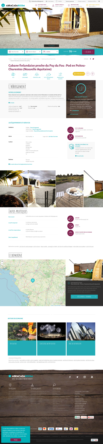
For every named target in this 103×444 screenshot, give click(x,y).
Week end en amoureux (58, 400)
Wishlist (60, 1)
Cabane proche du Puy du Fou (48, 59)
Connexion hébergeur (80, 408)
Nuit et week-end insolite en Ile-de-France (18, 400)
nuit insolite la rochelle (25, 360)
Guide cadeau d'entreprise (59, 408)
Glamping (55, 393)
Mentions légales (33, 436)
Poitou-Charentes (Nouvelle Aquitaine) (22, 59)
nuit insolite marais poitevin (79, 246)
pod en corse (23, 362)
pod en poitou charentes (79, 360)
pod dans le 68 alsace (68, 360)
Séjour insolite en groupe (80, 403)
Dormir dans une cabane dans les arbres (40, 391)
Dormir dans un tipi (35, 403)
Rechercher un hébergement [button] (37, 1)
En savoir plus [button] (22, 436)
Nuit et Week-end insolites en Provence (18, 396)
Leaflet (52, 305)
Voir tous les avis (74, 114)
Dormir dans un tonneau (36, 401)
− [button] (2, 264)
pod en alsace (36, 246)
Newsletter (77, 393)
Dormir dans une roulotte (36, 398)
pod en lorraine (89, 246)
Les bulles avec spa (57, 398)
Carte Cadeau (50, 1)
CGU (40, 436)
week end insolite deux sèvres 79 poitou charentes (50, 360)
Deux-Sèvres (36, 59)
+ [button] (2, 261)
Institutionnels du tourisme (81, 401)
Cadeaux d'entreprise (80, 394)
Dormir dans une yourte (36, 400)
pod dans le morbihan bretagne (65, 246)
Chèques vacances (82, 1)
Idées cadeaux (56, 403)
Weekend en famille (57, 401)
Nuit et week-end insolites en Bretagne (18, 393)
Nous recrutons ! (78, 412)
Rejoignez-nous (64, 436)
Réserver (88, 51)
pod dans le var (51, 362)
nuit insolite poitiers (31, 362)
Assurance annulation (80, 410)
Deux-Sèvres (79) (75, 284)
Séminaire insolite (79, 407)
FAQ (82, 436)
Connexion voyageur (74, 436)
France (10, 59)
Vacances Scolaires (79, 405)
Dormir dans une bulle (36, 394)
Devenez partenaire (70, 1)
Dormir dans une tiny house (37, 396)
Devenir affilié (55, 436)
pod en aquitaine (34, 360)
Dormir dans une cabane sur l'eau (38, 393)
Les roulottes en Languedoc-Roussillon (61, 396)
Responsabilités (46, 436)
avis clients (64, 441)
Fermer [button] (15, 439)
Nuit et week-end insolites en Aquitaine (18, 391)
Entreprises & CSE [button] (91, 1)
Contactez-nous (88, 436)
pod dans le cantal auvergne (26, 246)
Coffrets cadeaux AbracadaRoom (60, 410)
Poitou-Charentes (57, 394)
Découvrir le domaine (84, 296)
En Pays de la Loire (13, 398)
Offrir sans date (80, 73)
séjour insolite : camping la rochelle (49, 246)
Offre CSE (77, 396)
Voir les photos (51, 45)
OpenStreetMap (58, 305)
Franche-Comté (56, 391)
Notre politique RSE (79, 400)
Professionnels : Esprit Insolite (82, 391)
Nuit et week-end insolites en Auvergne (18, 394)
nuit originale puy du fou (42, 362)
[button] (99, 1)
